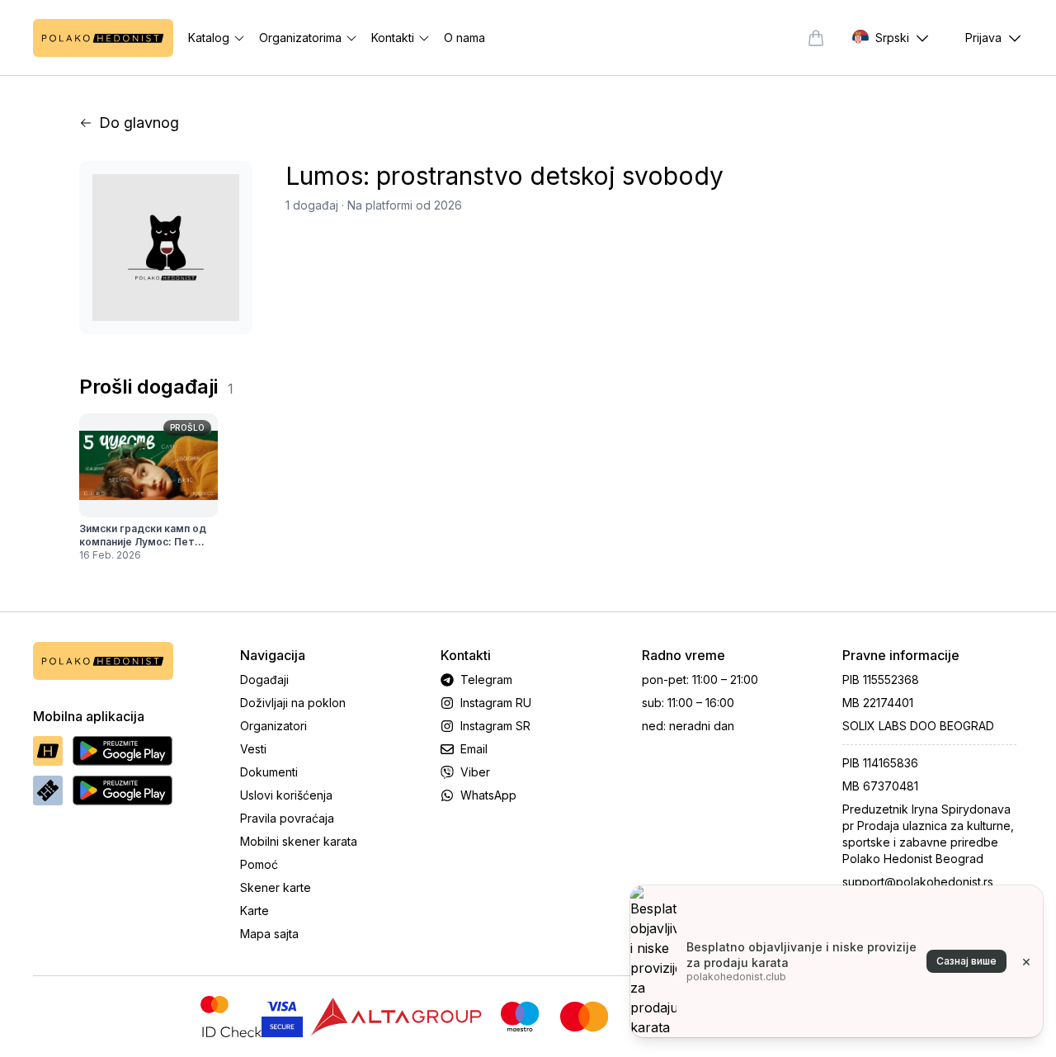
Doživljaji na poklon (293, 703)
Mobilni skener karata (298, 841)
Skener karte (275, 887)
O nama (464, 38)
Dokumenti (269, 772)
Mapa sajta (269, 934)
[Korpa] (816, 38)
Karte (254, 911)
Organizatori (273, 726)
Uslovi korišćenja (286, 795)
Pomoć (259, 864)
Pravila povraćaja (287, 818)
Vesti (253, 749)
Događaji (264, 679)
